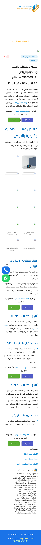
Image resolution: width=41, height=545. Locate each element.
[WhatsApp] (6, 278)
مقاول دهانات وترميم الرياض (26, 512)
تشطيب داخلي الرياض (30, 454)
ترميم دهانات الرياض (24, 480)
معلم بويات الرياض (20, 506)
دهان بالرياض (26, 485)
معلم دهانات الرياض (22, 111)
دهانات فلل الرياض (23, 498)
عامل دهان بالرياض (29, 504)
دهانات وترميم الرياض (28, 500)
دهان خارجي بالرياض (24, 487)
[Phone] (6, 270)
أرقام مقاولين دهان (20, 102)
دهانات (33, 60)
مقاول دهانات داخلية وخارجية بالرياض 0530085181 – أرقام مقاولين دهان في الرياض (22, 74)
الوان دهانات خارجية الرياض (25, 477)
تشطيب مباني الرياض (29, 56)
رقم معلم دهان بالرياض (22, 502)
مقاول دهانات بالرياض (23, 510)
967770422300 (20, 541)
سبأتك (11, 538)
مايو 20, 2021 (31, 473)
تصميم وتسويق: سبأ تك (25, 470)
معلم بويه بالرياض (29, 508)
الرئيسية (26, 41)
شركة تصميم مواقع (24, 538)
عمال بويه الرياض (31, 459)
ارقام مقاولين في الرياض (27, 476)
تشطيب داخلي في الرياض (27, 483)
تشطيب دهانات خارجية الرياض (27, 464)
